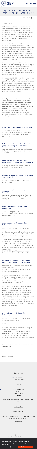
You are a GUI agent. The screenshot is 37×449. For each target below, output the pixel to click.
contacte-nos (6, 347)
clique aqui (18, 421)
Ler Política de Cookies (25, 446)
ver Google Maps (18, 407)
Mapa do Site (11, 435)
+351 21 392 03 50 (18, 380)
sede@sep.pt (18, 378)
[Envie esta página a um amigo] (31, 18)
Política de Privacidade (14, 436)
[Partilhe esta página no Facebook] (29, 18)
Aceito (13, 447)
